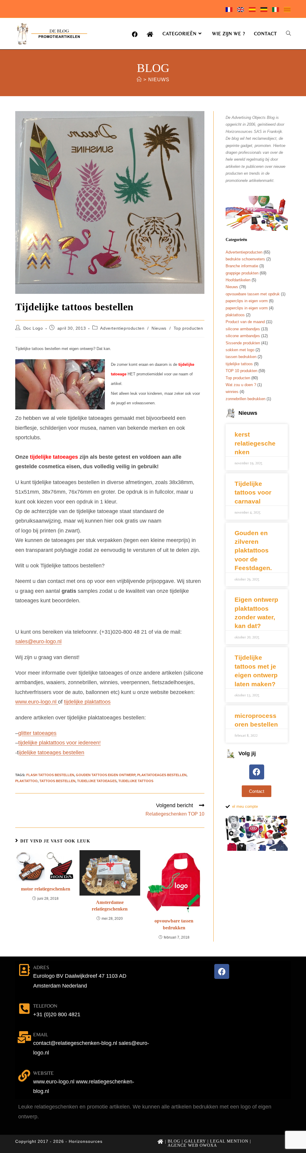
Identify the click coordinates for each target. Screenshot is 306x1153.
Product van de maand (245, 322)
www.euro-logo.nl (36, 702)
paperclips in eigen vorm (247, 301)
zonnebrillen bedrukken (245, 399)
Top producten (188, 328)
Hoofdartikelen (238, 280)
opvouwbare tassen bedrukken (173, 924)
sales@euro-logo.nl (38, 641)
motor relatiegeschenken (45, 888)
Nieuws (158, 79)
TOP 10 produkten (241, 371)
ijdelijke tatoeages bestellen (51, 753)
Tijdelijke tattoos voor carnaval (253, 492)
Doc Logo (33, 328)
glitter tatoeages (37, 733)
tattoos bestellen (57, 781)
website (43, 1073)
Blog (174, 1141)
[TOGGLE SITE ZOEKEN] (288, 33)
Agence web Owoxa (192, 1145)
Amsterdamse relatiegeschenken (110, 905)
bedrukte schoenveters (245, 259)
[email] (24, 1037)
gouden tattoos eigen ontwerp (105, 775)
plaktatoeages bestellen (161, 775)
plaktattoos (235, 315)
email (40, 1034)
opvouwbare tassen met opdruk (253, 294)
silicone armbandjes (243, 329)
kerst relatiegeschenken (255, 443)
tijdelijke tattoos (135, 781)
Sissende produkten (243, 343)
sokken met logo (240, 350)
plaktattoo (26, 781)
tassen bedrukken (241, 356)
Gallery (195, 1141)
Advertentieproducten (122, 328)
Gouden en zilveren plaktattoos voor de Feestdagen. (253, 550)
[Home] (139, 79)
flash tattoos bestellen (50, 775)
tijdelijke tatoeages (97, 781)
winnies (232, 391)
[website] (24, 1076)
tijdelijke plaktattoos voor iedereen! (59, 743)
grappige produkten (242, 273)
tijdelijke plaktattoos (87, 702)
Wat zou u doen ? (241, 385)
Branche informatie (242, 266)
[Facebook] (256, 771)
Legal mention (229, 1141)
